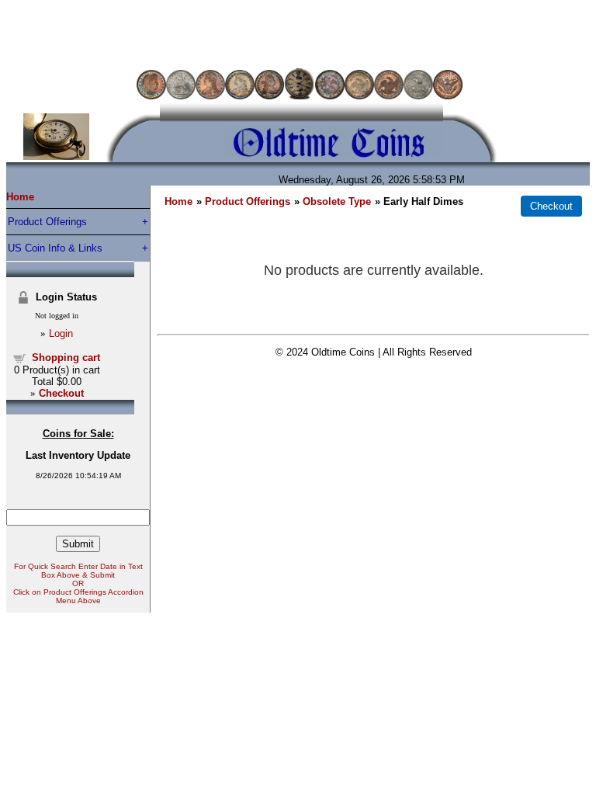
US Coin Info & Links (55, 248)
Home (20, 197)
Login (61, 333)
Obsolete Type (337, 201)
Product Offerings (47, 221)
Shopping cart (66, 357)
